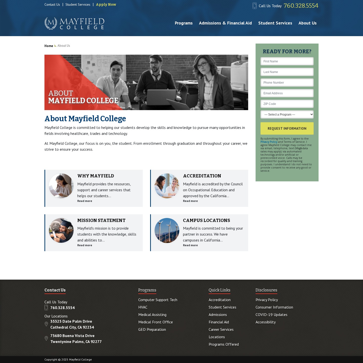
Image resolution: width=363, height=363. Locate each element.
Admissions (218, 314)
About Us (308, 23)
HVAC (142, 307)
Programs (184, 23)
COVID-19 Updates (271, 314)
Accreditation (220, 299)
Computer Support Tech (157, 299)
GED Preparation (152, 329)
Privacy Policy (269, 142)
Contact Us (52, 4)
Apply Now (106, 4)
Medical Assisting (152, 314)
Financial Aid (219, 321)
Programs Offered (224, 344)
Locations (217, 336)
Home (48, 46)
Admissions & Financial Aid (225, 23)
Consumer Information (274, 307)
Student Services (77, 4)
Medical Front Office (155, 321)
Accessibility (266, 321)
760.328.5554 (301, 5)
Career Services (221, 329)
